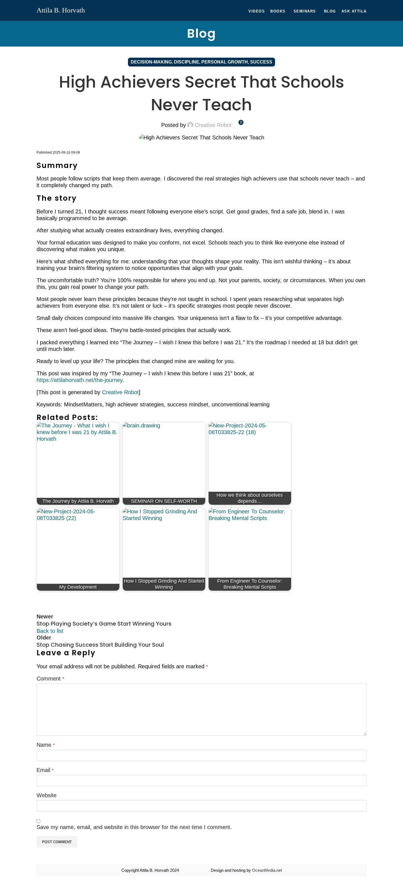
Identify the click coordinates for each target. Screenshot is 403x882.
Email (45, 770)
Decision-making (151, 62)
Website (47, 795)
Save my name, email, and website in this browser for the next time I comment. (134, 827)
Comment (50, 678)
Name (46, 745)
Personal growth (224, 62)
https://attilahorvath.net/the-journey (79, 380)
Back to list (50, 631)
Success (261, 62)
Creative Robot (213, 125)
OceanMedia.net (267, 870)
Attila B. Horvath (61, 10)
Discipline (186, 62)
